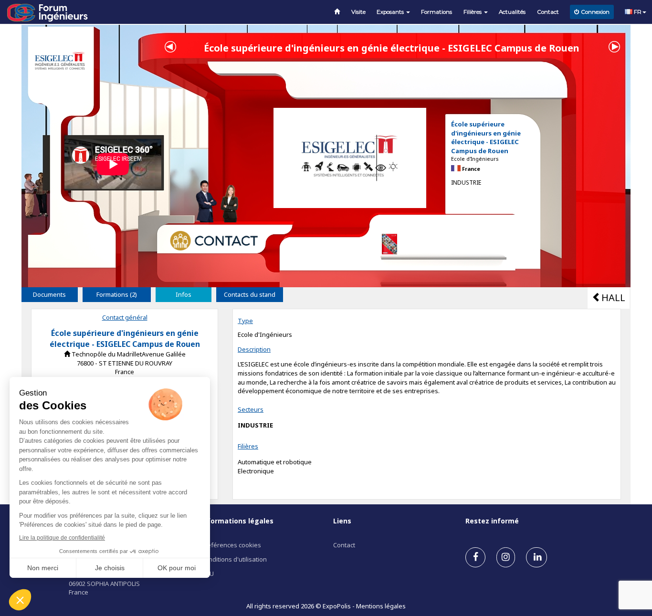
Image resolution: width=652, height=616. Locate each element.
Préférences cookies (231, 545)
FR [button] (636, 12)
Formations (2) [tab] (116, 294)
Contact (548, 12)
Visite (358, 12)
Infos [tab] (183, 294)
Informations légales (237, 520)
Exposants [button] (391, 12)
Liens (342, 520)
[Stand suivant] (614, 46)
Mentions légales (381, 606)
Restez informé (492, 520)
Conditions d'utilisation (234, 559)
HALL (613, 297)
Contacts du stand (249, 294)
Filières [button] (473, 12)
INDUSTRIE (255, 425)
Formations (436, 12)
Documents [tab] (49, 294)
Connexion (595, 12)
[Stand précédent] (170, 46)
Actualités (512, 12)
